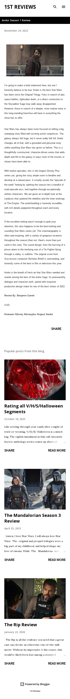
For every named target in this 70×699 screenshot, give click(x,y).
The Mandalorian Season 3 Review (32, 518)
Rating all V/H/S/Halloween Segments (33, 408)
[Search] (55, 6)
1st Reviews (20, 6)
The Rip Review (20, 624)
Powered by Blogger (37, 684)
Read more (57, 450)
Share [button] (56, 329)
